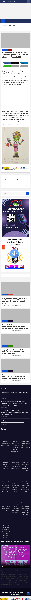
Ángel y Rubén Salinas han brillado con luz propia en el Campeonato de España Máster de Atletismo (15, 351)
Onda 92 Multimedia (16, 60)
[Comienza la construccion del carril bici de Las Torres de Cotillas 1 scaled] (6, 497)
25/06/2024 (6, 60)
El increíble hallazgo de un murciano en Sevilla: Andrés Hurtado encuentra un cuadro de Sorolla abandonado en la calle (15, 326)
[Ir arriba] (28, 593)
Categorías (5, 294)
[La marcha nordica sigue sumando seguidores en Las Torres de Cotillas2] (15, 457)
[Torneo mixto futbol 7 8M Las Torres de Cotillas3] (6, 436)
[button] (7, 63)
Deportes (11, 346)
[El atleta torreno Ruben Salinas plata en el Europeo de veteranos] (25, 457)
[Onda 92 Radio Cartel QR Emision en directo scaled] (15, 200)
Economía (11, 294)
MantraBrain (16, 594)
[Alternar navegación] (7, 21)
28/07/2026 (6, 305)
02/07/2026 (6, 330)
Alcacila (9, 169)
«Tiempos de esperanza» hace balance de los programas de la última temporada (15, 178)
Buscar (27, 193)
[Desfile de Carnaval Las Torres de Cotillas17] (6, 457)
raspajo (13, 169)
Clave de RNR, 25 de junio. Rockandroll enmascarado (17, 185)
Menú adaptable (28, 1)
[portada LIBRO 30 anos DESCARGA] (14, 237)
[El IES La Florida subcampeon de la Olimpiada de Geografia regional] (25, 436)
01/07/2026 (6, 380)
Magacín (10, 321)
